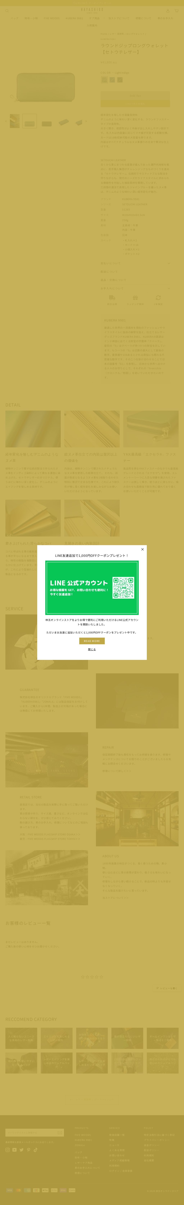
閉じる (92, 649)
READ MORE (92, 641)
